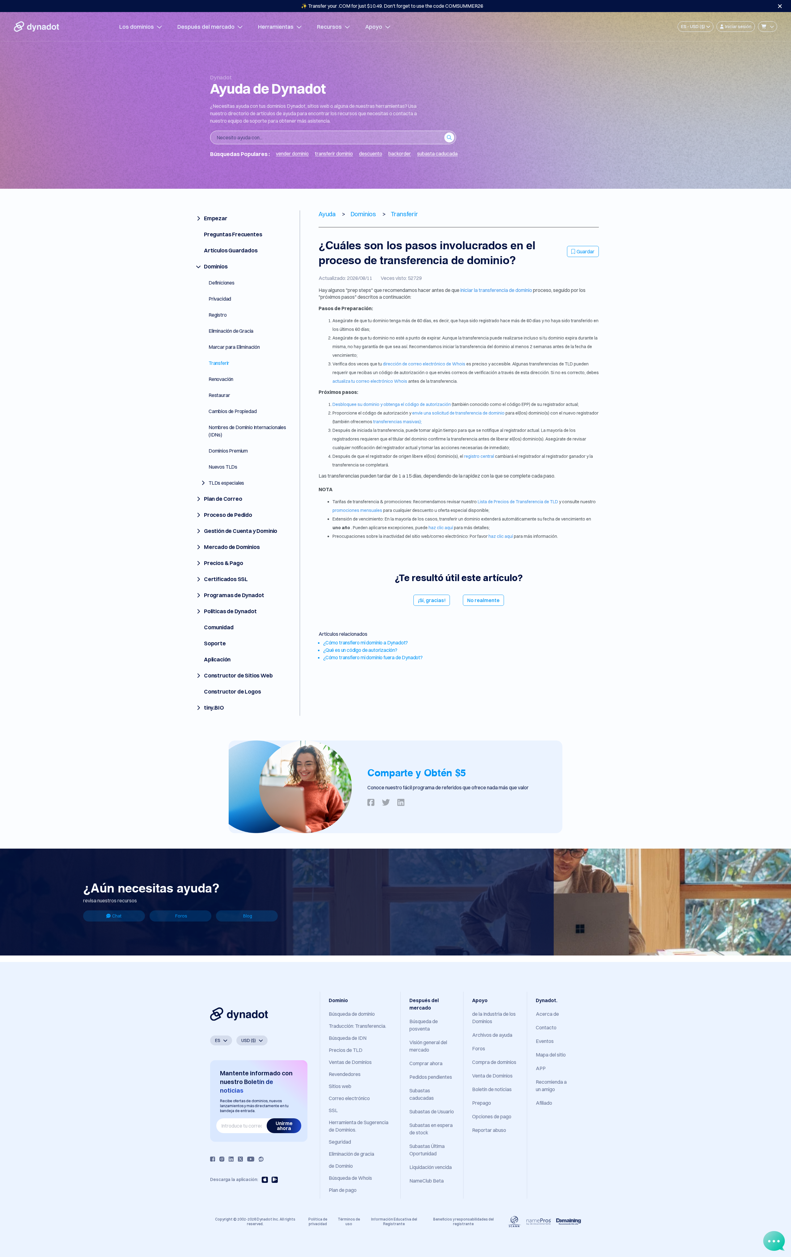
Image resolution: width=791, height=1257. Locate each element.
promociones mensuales (357, 510)
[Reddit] (261, 1159)
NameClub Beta (426, 1181)
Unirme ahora (284, 1125)
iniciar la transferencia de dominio (496, 290)
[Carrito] (767, 26)
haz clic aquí (441, 527)
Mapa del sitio (551, 1055)
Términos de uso (349, 1221)
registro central (479, 456)
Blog (247, 916)
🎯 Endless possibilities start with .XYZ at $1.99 (392, 6)
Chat (116, 916)
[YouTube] (250, 1159)
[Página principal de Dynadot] (36, 26)
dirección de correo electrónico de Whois (424, 364)
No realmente (483, 600)
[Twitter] (240, 1159)
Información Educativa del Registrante (394, 1221)
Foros (181, 916)
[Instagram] (221, 1159)
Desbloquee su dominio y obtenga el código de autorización (392, 404)
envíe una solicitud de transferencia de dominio (458, 413)
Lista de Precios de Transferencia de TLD (518, 501)
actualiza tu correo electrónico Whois (370, 381)
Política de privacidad (317, 1221)
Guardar (585, 251)
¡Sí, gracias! (432, 600)
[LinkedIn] (231, 1159)
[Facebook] (212, 1159)
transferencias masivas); (397, 421)
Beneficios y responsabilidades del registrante (463, 1221)
